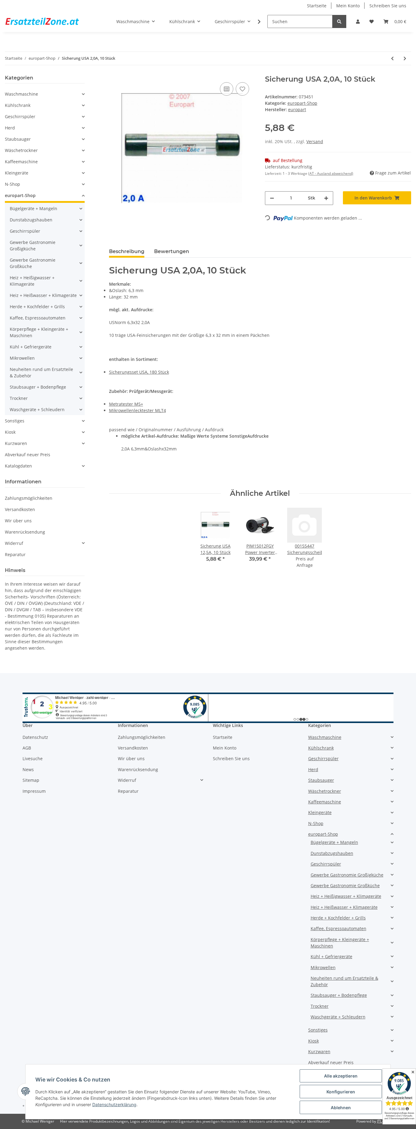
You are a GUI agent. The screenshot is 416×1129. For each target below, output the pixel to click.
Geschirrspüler (20, 116)
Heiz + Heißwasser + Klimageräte (43, 295)
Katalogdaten (18, 466)
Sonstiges (14, 421)
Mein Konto (348, 6)
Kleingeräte (16, 173)
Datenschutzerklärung (114, 1104)
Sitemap (31, 780)
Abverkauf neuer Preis (27, 454)
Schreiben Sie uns (387, 6)
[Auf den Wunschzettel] (242, 89)
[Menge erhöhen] (326, 198)
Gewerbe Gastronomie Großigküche (32, 245)
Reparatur (15, 554)
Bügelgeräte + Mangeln (33, 208)
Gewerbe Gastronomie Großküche (32, 263)
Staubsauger (18, 139)
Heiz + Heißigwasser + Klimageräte (32, 281)
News (28, 769)
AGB (27, 748)
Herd (10, 128)
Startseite (316, 6)
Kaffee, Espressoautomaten (37, 318)
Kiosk (10, 432)
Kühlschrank (17, 105)
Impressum (34, 791)
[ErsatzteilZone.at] (49, 21)
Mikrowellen (22, 358)
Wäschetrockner (21, 150)
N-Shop (12, 184)
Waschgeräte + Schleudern (37, 409)
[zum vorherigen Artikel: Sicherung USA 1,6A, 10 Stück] (392, 58)
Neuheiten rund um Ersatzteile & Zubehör (41, 372)
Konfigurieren (340, 1091)
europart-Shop (302, 103)
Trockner (19, 398)
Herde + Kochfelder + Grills (37, 306)
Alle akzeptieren (341, 1075)
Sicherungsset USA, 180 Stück (139, 372)
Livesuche (33, 758)
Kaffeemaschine (21, 161)
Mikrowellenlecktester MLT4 (137, 410)
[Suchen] (339, 21)
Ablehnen (341, 1107)
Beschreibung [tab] (126, 251)
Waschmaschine (21, 94)
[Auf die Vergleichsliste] (226, 89)
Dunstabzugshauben (31, 220)
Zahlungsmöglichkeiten (28, 498)
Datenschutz (35, 737)
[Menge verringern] (272, 198)
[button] (358, 21)
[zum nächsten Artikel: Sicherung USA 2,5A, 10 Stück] (405, 58)
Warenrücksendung (25, 532)
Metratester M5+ (126, 404)
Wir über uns (18, 521)
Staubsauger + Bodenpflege (38, 387)
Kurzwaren (16, 443)
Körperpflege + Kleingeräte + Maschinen (39, 332)
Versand (314, 141)
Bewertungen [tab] (171, 251)
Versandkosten (20, 509)
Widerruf (14, 543)
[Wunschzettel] (372, 21)
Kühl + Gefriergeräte (30, 347)
